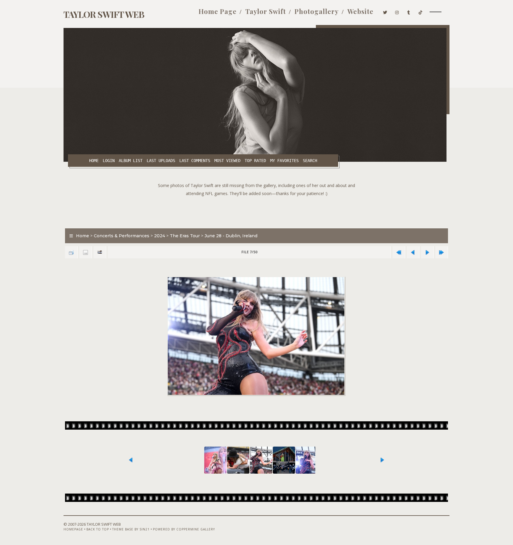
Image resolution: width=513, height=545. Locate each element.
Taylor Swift (265, 11)
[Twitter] (385, 11)
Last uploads (161, 160)
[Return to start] (399, 252)
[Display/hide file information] (85, 252)
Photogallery (316, 11)
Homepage (73, 529)
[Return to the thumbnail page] (71, 252)
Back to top (97, 529)
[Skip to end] (441, 252)
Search (310, 160)
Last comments (194, 160)
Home (94, 160)
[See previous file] (413, 252)
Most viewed (227, 160)
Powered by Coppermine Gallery (184, 529)
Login (109, 160)
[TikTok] (420, 11)
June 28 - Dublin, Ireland (231, 235)
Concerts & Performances (121, 235)
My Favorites (284, 160)
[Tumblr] (409, 11)
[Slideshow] (100, 252)
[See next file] (427, 252)
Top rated (255, 160)
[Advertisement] (256, 210)
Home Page (218, 11)
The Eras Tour (185, 235)
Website (360, 11)
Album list (130, 160)
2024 (159, 235)
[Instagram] (397, 11)
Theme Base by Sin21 (131, 529)
